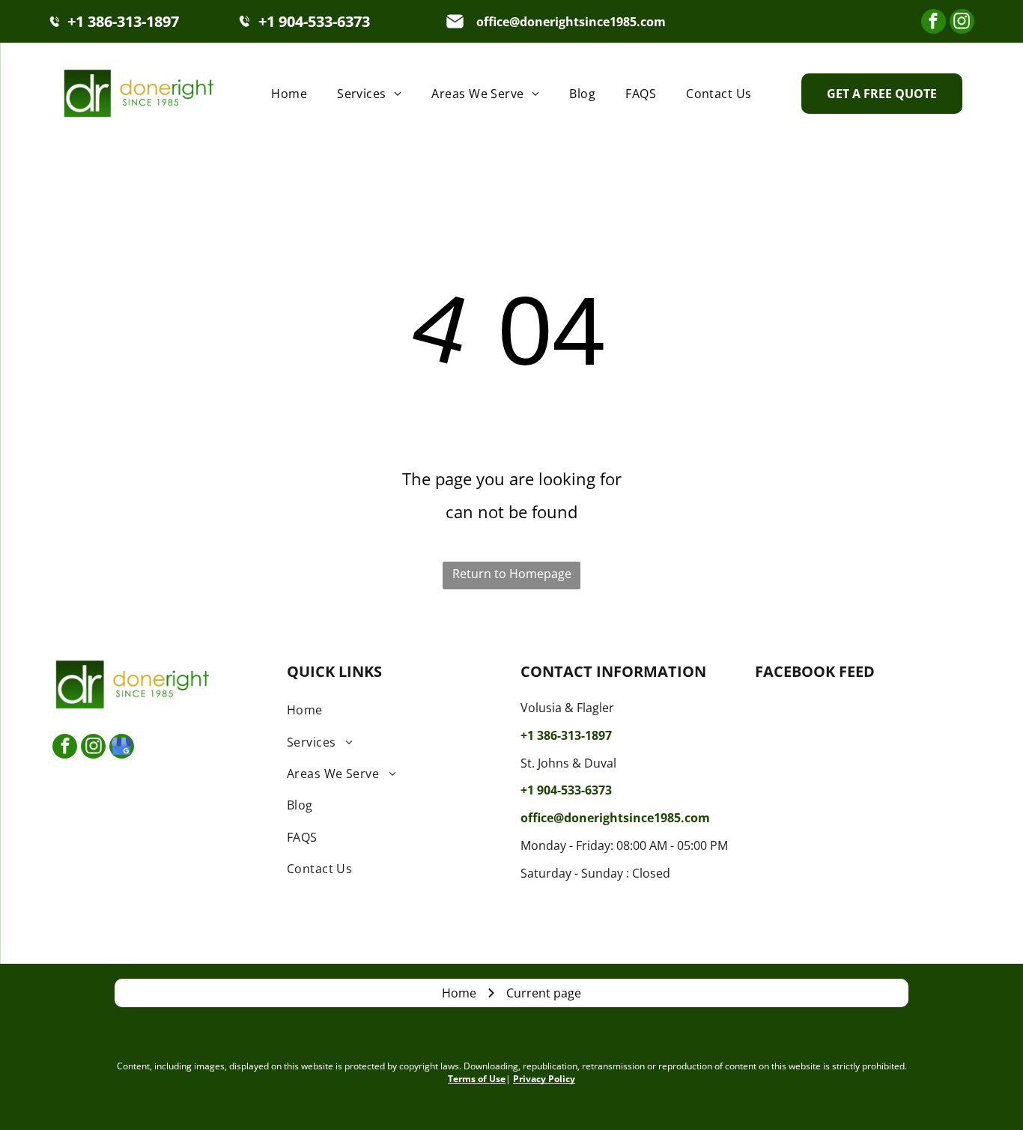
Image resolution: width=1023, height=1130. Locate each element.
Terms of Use (477, 1078)
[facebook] (933, 23)
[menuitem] (289, 93)
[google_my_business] (121, 748)
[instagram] (962, 23)
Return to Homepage (511, 573)
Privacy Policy (544, 1078)
